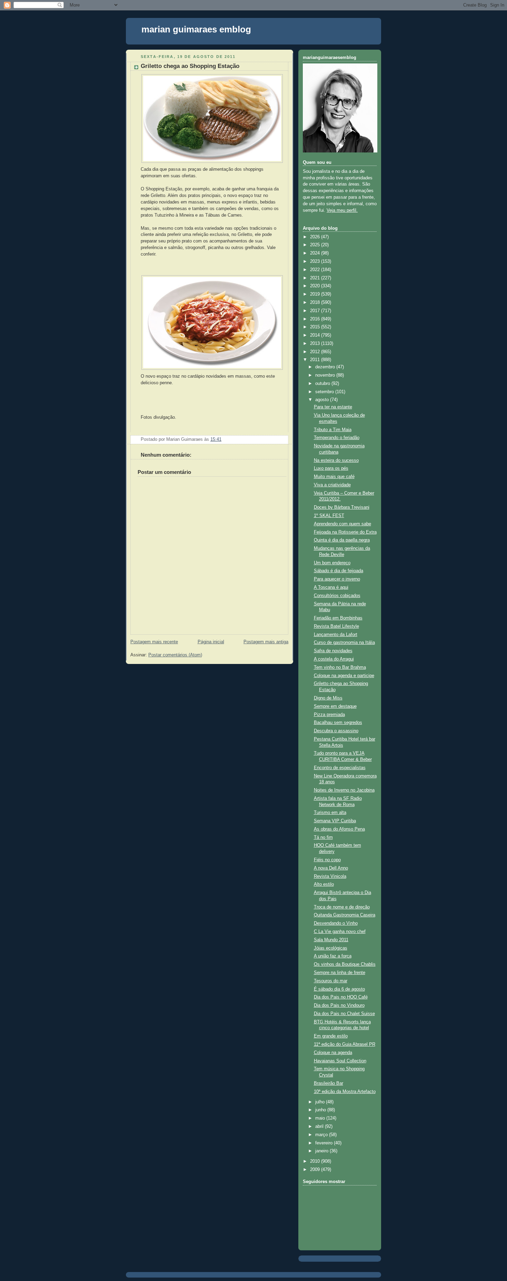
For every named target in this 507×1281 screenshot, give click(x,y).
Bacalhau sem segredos (338, 722)
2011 (315, 359)
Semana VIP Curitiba (335, 820)
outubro (323, 383)
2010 (315, 1161)
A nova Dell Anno (331, 868)
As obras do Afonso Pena (339, 829)
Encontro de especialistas (340, 767)
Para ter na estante (333, 407)
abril (320, 1126)
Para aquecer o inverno (337, 579)
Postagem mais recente (154, 641)
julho (320, 1102)
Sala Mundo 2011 (331, 939)
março (322, 1134)
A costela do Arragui (334, 659)
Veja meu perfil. (342, 210)
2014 (315, 335)
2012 (315, 351)
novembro (325, 375)
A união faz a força (332, 956)
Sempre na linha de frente (339, 972)
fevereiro (324, 1143)
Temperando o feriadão (336, 437)
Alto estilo (324, 884)
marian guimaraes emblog (196, 29)
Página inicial (211, 641)
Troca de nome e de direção (342, 907)
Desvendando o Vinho (336, 923)
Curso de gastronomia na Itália (344, 642)
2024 (315, 253)
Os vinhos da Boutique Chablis (345, 964)
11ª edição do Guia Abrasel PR (344, 1044)
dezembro (325, 367)
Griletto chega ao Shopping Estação (190, 66)
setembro (325, 391)
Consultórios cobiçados (337, 595)
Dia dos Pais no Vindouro (339, 1005)
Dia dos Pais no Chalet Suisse (344, 1013)
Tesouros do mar (330, 981)
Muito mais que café (334, 476)
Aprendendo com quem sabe (342, 524)
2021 (315, 278)
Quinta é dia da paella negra (342, 540)
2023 (315, 261)
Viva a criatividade (332, 485)
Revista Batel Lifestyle (336, 626)
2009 (315, 1169)
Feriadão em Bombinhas (338, 618)
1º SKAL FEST (329, 515)
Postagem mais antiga (265, 641)
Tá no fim (323, 837)
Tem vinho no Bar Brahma (340, 667)
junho (321, 1110)
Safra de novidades (333, 650)
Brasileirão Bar (328, 1083)
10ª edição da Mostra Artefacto (345, 1091)
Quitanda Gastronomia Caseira (344, 915)
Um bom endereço (332, 562)
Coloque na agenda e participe (344, 675)
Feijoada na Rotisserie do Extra (345, 532)
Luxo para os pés (331, 468)
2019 (315, 294)
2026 (315, 237)
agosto (322, 399)
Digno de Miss (328, 698)
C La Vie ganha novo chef (340, 931)
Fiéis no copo (327, 859)
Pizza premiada (329, 714)
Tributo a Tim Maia (332, 429)
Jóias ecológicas (330, 948)
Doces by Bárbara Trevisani (341, 507)
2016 (315, 319)
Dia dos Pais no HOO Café (341, 997)
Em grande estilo (331, 1036)
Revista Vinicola (330, 876)
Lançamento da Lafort (335, 634)
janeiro (322, 1151)
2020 (315, 286)
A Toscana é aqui (331, 587)
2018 (315, 302)
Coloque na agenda (333, 1052)
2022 (315, 269)
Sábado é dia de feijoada (338, 570)
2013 (315, 343)
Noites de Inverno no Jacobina (344, 790)
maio (320, 1118)
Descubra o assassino (336, 730)
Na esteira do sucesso (336, 460)
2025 (315, 244)
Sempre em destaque (335, 706)
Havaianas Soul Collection (340, 1061)
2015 (315, 327)
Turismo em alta (330, 812)
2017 (315, 310)
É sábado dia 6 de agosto (339, 989)
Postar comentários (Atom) (175, 655)
